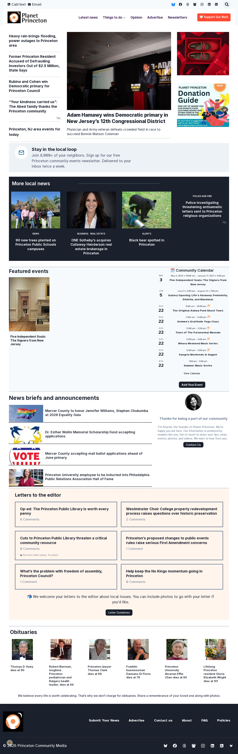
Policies (223, 720)
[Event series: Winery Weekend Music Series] (208, 339)
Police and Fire (202, 196)
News (35, 233)
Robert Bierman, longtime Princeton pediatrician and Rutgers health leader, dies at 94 (61, 676)
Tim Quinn (53, 555)
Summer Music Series (198, 365)
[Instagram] (202, 4)
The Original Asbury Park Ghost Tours (198, 310)
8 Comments (29, 519)
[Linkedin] (209, 4)
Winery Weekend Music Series (198, 343)
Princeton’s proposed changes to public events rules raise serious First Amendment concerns (167, 540)
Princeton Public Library (34, 555)
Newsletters (177, 17)
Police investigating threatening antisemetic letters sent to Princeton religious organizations (202, 209)
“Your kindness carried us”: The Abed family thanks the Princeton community (33, 106)
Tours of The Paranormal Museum (198, 332)
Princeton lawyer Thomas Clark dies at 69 (99, 670)
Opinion (136, 17)
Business (82, 233)
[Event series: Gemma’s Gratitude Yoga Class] (208, 317)
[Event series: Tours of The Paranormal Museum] (208, 328)
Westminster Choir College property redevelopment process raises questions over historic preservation (171, 511)
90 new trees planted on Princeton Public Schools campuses (35, 244)
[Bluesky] (173, 4)
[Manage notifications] (10, 743)
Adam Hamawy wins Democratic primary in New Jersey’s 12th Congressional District (117, 118)
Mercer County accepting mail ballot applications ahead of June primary (93, 455)
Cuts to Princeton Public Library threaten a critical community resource (63, 540)
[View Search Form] (227, 4)
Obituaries (23, 632)
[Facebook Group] (195, 4)
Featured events (28, 271)
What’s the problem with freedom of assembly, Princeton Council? (61, 573)
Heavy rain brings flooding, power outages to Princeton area (33, 40)
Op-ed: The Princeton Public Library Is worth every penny (64, 511)
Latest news (88, 17)
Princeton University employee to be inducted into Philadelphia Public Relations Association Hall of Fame (97, 477)
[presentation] (119, 71)
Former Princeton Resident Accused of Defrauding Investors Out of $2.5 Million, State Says (34, 63)
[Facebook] (180, 4)
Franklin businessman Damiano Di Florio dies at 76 (138, 672)
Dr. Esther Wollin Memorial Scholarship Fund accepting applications (90, 434)
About (187, 720)
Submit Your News (104, 720)
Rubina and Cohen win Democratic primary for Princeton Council (29, 86)
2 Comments (135, 519)
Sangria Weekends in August (198, 354)
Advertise (155, 17)
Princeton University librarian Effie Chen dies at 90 (176, 672)
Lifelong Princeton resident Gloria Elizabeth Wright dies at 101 (215, 674)
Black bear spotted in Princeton (146, 242)
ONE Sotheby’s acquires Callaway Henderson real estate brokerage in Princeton (91, 246)
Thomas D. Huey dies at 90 (21, 668)
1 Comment (134, 549)
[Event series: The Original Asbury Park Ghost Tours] (208, 306)
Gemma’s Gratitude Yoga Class (198, 321)
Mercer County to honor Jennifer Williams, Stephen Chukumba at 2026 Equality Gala (96, 413)
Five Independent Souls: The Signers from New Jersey (28, 340)
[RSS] (216, 4)
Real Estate (97, 233)
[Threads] (187, 4)
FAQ (204, 720)
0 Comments (30, 549)
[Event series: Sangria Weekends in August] (208, 350)
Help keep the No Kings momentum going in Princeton (164, 573)
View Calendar (192, 373)
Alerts (146, 233)
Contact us (163, 720)
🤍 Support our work (214, 17)
